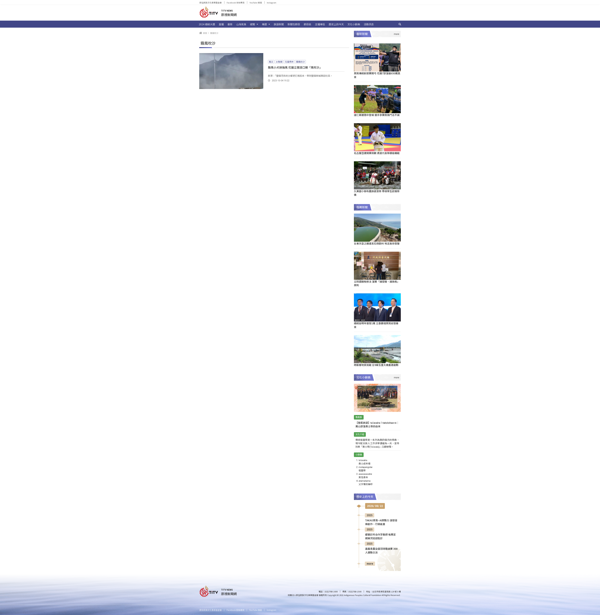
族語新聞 (279, 24)
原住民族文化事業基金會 (210, 2)
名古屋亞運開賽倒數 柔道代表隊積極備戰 (377, 153)
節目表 (307, 24)
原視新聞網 (229, 14)
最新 (230, 24)
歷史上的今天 (336, 24)
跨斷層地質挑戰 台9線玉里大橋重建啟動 (376, 365)
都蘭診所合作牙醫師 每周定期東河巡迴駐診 (380, 536)
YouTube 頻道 (256, 2)
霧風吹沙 (300, 61)
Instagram (271, 2)
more (370, 563)
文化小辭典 (354, 24)
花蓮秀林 (289, 61)
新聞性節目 (294, 24)
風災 (271, 61)
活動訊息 (369, 24)
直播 (221, 24)
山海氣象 (241, 24)
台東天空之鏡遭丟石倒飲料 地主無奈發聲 (377, 243)
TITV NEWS (227, 11)
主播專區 (320, 24)
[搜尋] (400, 24)
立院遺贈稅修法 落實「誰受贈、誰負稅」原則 (377, 283)
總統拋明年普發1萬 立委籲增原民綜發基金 (376, 325)
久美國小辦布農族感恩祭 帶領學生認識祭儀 (377, 193)
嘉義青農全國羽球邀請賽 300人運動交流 (381, 550)
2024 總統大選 (207, 24)
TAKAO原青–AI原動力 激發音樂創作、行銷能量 (381, 522)
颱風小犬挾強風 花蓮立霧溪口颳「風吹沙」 (295, 67)
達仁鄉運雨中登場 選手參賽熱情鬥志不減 (377, 115)
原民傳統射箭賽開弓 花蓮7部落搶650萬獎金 (377, 75)
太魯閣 (279, 61)
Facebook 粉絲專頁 (236, 2)
